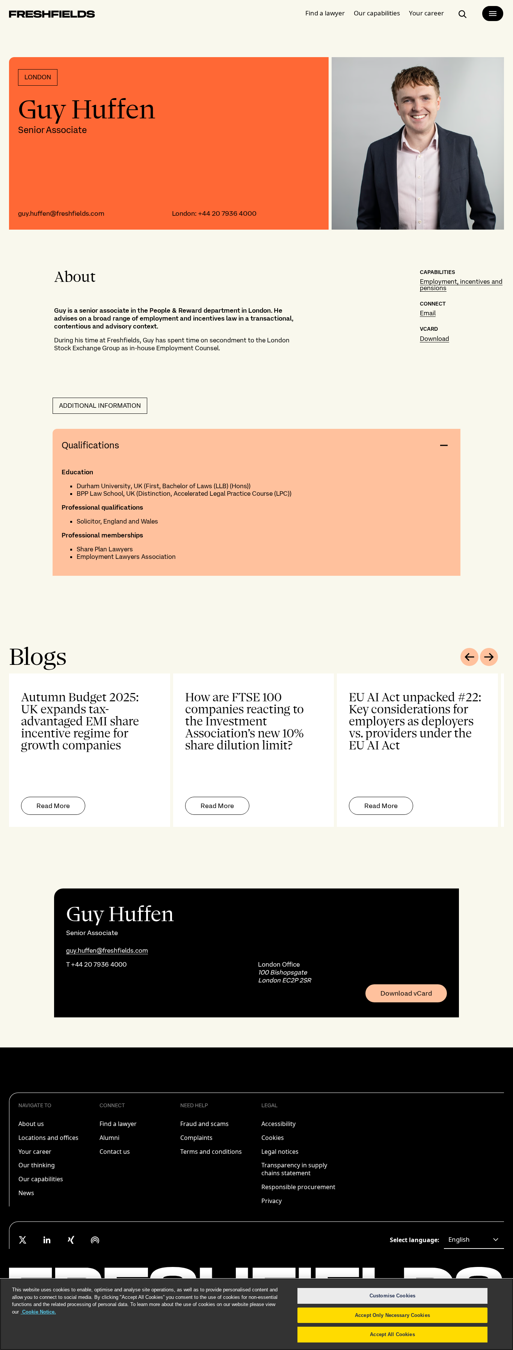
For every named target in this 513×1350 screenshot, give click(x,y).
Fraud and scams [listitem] (204, 1124)
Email (428, 313)
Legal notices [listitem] (280, 1151)
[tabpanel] (256, 750)
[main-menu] (492, 13)
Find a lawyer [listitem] (118, 1124)
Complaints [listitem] (196, 1138)
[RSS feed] (95, 1239)
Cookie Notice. (38, 1312)
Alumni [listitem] (109, 1138)
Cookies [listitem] (272, 1138)
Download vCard (406, 993)
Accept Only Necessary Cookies (392, 1315)
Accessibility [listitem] (278, 1124)
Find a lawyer (325, 13)
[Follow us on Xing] (70, 1239)
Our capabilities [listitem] (40, 1179)
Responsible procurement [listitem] (298, 1187)
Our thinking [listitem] (36, 1165)
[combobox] (474, 1240)
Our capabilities (377, 13)
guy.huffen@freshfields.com (61, 213)
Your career (426, 13)
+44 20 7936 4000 (227, 213)
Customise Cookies (392, 1296)
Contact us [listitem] (115, 1151)
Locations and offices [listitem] (48, 1138)
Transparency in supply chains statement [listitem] (294, 1169)
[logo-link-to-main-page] (52, 15)
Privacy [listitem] (271, 1201)
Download (434, 338)
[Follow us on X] (22, 1239)
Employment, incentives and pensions (461, 285)
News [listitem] (26, 1193)
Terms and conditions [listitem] (211, 1151)
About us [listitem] (31, 1124)
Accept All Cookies (392, 1334)
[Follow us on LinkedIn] (46, 1239)
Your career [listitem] (34, 1151)
